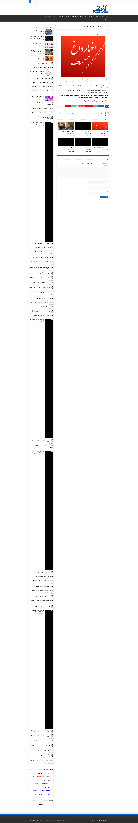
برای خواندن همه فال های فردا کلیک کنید (41, 780)
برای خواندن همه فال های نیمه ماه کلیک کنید (41, 787)
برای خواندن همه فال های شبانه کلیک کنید (41, 776)
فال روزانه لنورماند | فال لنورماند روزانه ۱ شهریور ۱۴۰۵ (42, 91)
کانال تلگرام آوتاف (105, 20)
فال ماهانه (61, 16)
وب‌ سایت (106, 191)
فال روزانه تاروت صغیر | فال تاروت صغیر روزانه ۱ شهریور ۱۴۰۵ (37, 123)
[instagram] (53, 820)
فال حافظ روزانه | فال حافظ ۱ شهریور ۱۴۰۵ (40, 311)
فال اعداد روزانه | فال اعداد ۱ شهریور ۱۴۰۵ (42, 586)
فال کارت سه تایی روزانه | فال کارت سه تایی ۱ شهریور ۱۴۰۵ (42, 581)
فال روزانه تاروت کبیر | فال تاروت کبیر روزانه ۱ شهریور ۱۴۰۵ (37, 50)
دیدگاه (106, 165)
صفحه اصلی (107, 16)
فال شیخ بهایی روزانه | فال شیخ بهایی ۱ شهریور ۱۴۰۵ (42, 601)
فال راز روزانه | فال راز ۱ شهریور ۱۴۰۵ (43, 63)
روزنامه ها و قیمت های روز (99, 16)
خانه (108, 26)
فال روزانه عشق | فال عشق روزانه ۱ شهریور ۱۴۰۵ (41, 731)
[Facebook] (63, 820)
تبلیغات (49, 16)
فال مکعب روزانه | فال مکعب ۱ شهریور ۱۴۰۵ (41, 247)
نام (107, 180)
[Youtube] (57, 820)
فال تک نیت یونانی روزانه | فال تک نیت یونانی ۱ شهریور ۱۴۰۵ (41, 268)
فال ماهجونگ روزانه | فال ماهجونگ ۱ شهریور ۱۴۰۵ (42, 745)
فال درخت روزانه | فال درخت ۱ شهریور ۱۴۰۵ (41, 606)
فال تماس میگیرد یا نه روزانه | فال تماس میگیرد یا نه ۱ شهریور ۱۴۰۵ (41, 103)
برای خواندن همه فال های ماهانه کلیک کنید (41, 790)
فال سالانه (55, 16)
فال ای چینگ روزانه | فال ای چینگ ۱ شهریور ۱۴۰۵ (40, 741)
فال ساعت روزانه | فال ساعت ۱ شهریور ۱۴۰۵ (37, 30)
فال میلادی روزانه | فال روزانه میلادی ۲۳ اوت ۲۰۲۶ (38, 611)
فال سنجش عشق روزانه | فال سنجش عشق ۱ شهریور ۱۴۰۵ (38, 452)
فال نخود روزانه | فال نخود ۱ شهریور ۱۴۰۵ (42, 596)
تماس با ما (45, 16)
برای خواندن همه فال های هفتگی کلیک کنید (41, 783)
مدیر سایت (104, 34)
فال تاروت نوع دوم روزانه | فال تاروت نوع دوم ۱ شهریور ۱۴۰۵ (42, 117)
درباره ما (39, 16)
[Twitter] (62, 820)
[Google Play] (52, 820)
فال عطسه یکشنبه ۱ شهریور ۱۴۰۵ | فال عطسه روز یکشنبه (41, 446)
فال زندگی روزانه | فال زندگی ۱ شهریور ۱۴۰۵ (37, 44)
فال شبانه (84, 16)
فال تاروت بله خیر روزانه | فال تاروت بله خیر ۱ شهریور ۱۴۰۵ (42, 441)
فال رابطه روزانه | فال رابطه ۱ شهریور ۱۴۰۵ (42, 298)
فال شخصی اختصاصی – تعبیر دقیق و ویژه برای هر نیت (42, 755)
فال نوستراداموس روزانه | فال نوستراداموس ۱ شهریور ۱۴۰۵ (42, 252)
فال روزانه (90, 16)
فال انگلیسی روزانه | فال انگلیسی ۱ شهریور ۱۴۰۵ (41, 86)
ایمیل (106, 186)
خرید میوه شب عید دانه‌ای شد (101, 148)
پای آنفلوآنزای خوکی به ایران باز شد (67, 113)
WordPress (36, 820)
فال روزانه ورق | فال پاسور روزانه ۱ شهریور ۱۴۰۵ (37, 320)
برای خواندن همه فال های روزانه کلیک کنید (41, 773)
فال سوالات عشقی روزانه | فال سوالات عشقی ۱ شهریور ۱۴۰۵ (42, 262)
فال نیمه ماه (67, 16)
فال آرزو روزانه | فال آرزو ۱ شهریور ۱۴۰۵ (42, 572)
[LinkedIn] (58, 820)
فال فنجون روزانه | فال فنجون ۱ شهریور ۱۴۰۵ (41, 113)
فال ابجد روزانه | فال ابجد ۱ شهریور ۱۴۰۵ (42, 243)
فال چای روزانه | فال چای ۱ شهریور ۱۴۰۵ (42, 315)
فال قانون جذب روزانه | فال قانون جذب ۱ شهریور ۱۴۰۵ (37, 57)
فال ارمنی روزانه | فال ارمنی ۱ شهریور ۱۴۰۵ (42, 283)
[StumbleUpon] (55, 820)
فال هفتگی (73, 16)
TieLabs (48, 820)
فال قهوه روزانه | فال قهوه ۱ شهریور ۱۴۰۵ (42, 78)
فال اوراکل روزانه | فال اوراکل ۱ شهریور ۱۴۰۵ (41, 576)
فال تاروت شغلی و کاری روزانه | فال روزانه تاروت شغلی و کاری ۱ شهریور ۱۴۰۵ (41, 761)
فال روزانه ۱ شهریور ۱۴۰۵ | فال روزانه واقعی (42, 82)
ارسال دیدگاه (92, 34)
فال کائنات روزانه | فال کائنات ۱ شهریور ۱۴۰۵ (42, 108)
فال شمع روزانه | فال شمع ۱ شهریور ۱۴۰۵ (42, 67)
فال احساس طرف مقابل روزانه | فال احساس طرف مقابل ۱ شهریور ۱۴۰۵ (37, 38)
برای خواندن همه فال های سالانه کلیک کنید (41, 794)
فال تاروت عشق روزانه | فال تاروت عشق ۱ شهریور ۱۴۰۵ (41, 287)
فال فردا (79, 16)
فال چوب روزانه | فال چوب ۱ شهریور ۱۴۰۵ (42, 273)
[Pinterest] (60, 820)
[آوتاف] (100, 9)
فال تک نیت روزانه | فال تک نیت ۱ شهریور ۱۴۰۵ (40, 303)
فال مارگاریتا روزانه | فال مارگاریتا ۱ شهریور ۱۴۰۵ (37, 72)
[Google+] (65, 820)
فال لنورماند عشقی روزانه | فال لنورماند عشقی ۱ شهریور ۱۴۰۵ (37, 97)
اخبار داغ (104, 26)
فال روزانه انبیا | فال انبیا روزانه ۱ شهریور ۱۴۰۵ (41, 257)
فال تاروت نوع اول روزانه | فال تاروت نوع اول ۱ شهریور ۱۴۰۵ (42, 293)
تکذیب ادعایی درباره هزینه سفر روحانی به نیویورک (99, 114)
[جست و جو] (30, 1)
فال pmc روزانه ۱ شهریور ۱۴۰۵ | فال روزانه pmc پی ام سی (41, 278)
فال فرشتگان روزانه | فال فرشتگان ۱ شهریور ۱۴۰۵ (40, 307)
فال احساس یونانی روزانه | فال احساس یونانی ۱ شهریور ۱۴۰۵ (42, 736)
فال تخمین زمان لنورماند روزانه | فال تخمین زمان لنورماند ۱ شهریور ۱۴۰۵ (41, 591)
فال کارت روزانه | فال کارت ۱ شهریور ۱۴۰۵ (42, 751)
